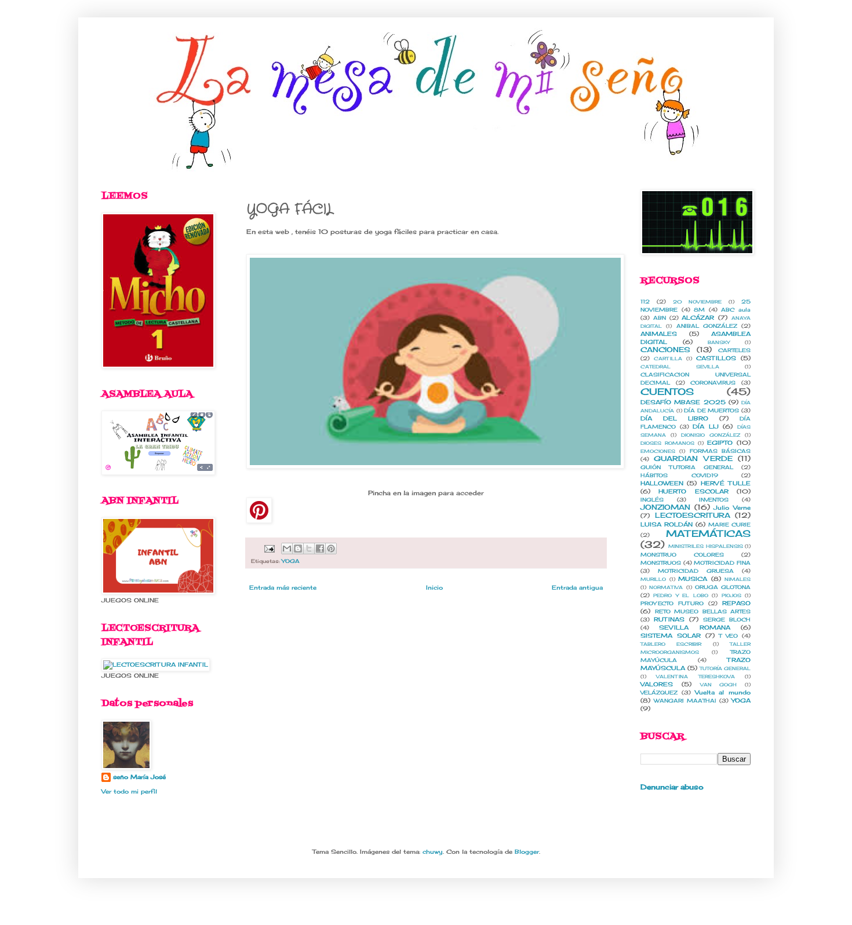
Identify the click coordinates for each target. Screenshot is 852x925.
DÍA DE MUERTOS (711, 410)
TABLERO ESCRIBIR (670, 644)
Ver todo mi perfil (129, 791)
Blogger (527, 851)
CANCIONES (665, 349)
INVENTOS (714, 499)
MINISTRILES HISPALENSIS (705, 546)
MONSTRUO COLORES (682, 554)
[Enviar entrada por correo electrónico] (268, 547)
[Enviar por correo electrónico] (287, 548)
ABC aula (736, 309)
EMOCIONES (657, 451)
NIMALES (737, 579)
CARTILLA (668, 358)
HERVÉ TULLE (726, 483)
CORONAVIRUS (713, 382)
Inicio (434, 587)
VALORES (656, 684)
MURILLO (653, 579)
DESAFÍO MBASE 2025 (683, 401)
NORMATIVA (666, 587)
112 (645, 301)
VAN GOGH (718, 685)
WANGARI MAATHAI (685, 700)
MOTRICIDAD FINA (722, 563)
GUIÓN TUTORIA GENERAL (686, 467)
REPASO (736, 602)
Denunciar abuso (672, 787)
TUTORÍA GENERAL (725, 668)
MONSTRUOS (660, 563)
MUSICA (692, 578)
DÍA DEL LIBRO (674, 418)
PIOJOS (731, 595)
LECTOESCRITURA (692, 515)
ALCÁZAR (698, 317)
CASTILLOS (716, 357)
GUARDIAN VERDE (693, 458)
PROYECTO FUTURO (672, 603)
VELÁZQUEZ (659, 692)
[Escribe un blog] (298, 548)
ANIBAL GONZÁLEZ (706, 326)
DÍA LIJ (706, 426)
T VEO (728, 635)
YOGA (291, 561)
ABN (659, 318)
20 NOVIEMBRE (697, 302)
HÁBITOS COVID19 (679, 475)
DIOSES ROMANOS (667, 443)
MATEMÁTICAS (708, 533)
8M (699, 309)
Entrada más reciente (282, 587)
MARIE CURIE (729, 524)
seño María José (139, 776)
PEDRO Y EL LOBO (680, 595)
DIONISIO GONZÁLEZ (710, 435)
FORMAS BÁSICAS (720, 451)
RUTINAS (669, 619)
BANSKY (719, 342)
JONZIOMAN (665, 507)
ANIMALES (658, 333)
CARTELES (734, 350)
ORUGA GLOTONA (723, 587)
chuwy (433, 851)
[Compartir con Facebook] (320, 548)
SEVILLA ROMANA (694, 627)
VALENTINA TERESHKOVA (695, 676)
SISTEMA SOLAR (670, 635)
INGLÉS (652, 499)
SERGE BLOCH (727, 619)
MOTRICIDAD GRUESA (696, 571)
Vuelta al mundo (723, 692)
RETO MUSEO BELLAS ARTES (703, 611)
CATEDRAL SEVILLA (679, 367)
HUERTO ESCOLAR (693, 491)
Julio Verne (732, 507)
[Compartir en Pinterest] (331, 548)
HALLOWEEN (661, 483)
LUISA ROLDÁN (666, 524)
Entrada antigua (577, 587)
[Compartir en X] (309, 548)
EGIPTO (720, 442)
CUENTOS (667, 391)
